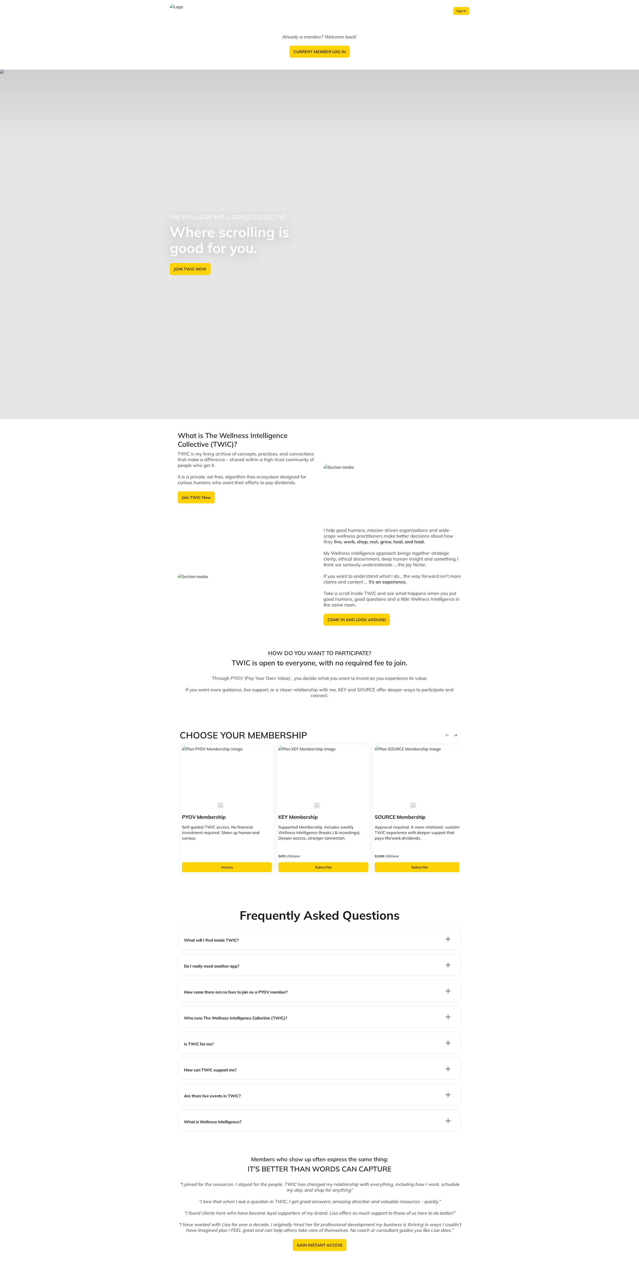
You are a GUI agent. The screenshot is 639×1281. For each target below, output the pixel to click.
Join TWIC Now (196, 497)
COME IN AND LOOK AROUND (356, 619)
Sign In (461, 11)
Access (227, 867)
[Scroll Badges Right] (455, 735)
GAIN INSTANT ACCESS (319, 1245)
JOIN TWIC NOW (190, 269)
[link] (227, 809)
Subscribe (323, 867)
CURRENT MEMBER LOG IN (320, 51)
